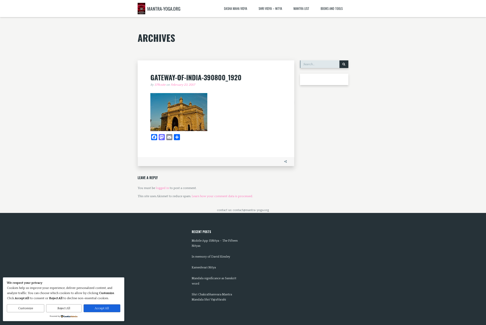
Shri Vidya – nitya (270, 8)
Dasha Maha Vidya (235, 8)
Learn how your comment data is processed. (222, 196)
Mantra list (301, 8)
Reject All (64, 308)
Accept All (102, 308)
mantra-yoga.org (163, 8)
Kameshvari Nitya (204, 267)
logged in (162, 188)
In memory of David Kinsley (211, 256)
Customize (25, 308)
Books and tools (332, 8)
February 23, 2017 (183, 84)
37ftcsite (160, 84)
